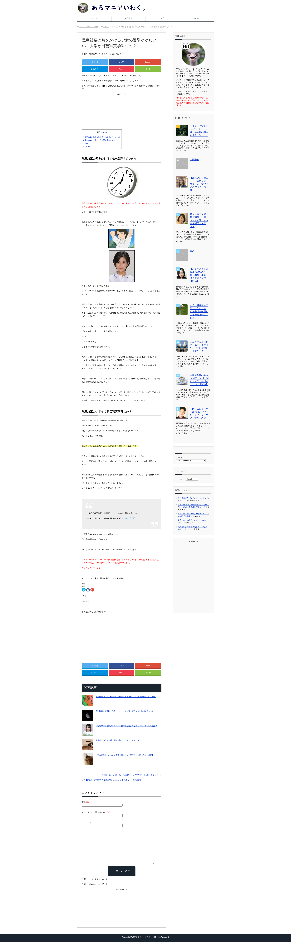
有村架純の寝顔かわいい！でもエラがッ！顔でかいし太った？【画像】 (125, 755)
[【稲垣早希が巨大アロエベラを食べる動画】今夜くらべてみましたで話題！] (87, 734)
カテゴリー (180, 458)
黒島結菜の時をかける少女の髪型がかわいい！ (101, 137)
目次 (162, 18)
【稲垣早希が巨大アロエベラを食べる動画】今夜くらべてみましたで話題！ (126, 726)
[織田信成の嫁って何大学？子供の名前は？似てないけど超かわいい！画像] (87, 705)
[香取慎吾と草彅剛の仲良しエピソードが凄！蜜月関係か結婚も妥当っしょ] (87, 719)
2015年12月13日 (128, 518)
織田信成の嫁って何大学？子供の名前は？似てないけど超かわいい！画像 (126, 697)
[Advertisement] (121, 112)
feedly (148, 69)
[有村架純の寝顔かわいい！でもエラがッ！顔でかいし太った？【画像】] (87, 763)
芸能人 (133, 54)
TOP (88, 27)
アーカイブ (180, 479)
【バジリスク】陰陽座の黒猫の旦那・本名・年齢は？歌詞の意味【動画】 (199, 275)
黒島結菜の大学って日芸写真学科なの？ (99, 140)
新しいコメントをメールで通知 (96, 879)
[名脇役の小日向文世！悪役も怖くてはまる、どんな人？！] (87, 748)
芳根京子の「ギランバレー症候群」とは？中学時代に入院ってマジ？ (130, 775)
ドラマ (126, 54)
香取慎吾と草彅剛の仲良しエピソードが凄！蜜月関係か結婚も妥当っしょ (126, 711)
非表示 (103, 132)
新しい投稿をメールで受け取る (96, 884)
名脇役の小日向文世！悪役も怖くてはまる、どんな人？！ (119, 740)
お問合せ (128, 18)
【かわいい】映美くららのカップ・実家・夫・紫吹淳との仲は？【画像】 (199, 183)
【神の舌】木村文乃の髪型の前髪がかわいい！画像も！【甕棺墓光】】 (114, 780)
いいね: (86, 146)
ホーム (94, 18)
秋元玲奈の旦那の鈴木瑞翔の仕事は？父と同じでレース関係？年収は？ (199, 220)
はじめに (196, 18)
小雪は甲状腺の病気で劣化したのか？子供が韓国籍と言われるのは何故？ (199, 311)
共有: (85, 143)
